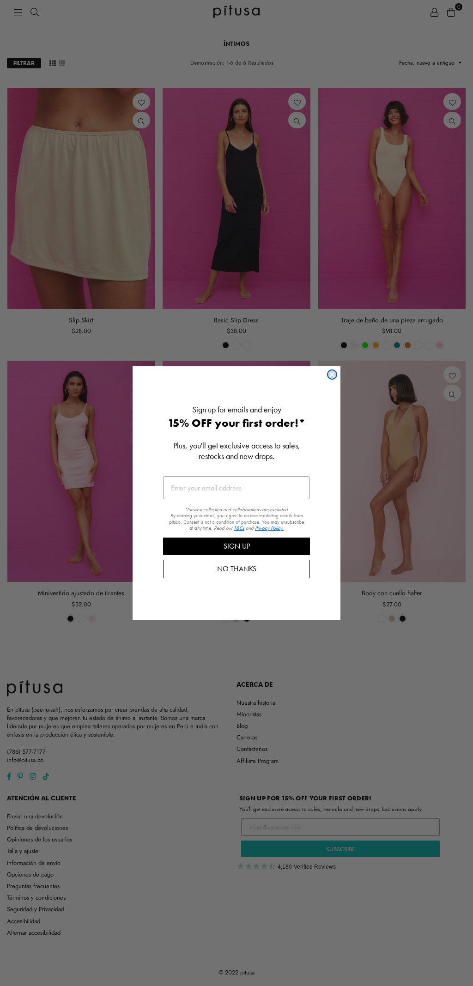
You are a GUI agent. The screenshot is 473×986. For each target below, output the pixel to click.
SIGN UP (237, 546)
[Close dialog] (332, 374)
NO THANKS (236, 569)
